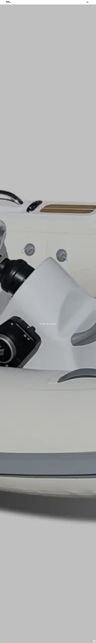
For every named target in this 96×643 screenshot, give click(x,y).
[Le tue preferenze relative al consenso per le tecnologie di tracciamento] (94, 641)
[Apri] (87, 2)
